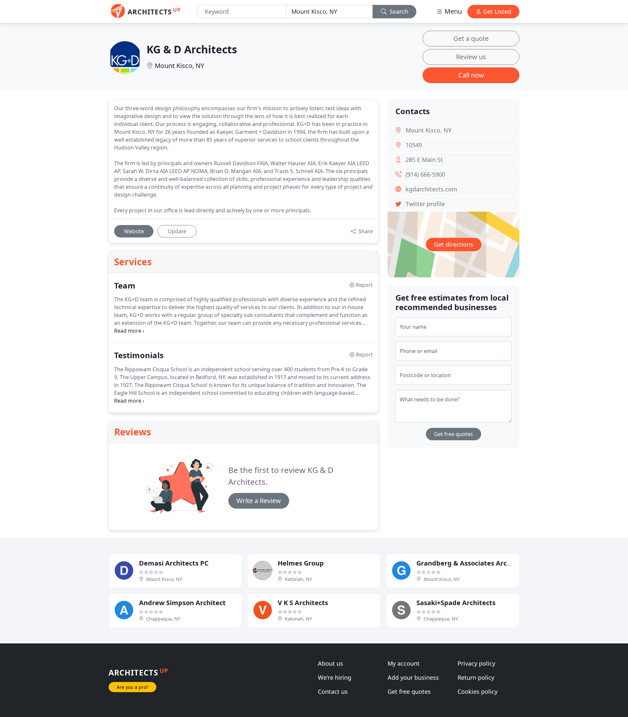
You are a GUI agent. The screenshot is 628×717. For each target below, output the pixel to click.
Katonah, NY (298, 579)
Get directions (453, 244)
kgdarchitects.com (431, 189)
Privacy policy (476, 663)
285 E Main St (424, 160)
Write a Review (258, 500)
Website (134, 231)
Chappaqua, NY (163, 619)
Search (398, 11)
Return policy (476, 677)
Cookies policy (477, 691)
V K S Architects (303, 602)
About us (330, 663)
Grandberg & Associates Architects (472, 563)
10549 (414, 145)
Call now (471, 75)
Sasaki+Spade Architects (456, 602)
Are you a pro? (132, 687)
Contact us (333, 691)
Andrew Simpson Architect (182, 602)
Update (177, 231)
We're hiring (334, 677)
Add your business (413, 677)
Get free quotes (453, 434)
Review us (471, 56)
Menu (452, 11)
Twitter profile (425, 204)
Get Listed (496, 11)
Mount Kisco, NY (179, 65)
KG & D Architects (192, 49)
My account (404, 663)
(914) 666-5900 (425, 174)
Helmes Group (301, 563)
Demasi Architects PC (174, 563)
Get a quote (471, 38)
